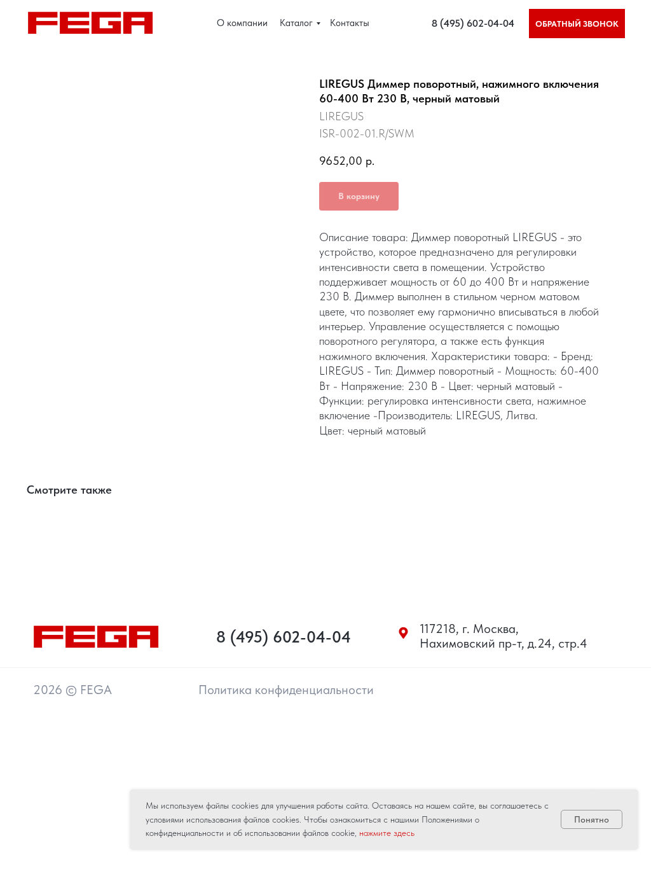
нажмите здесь (387, 833)
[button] (577, 23)
